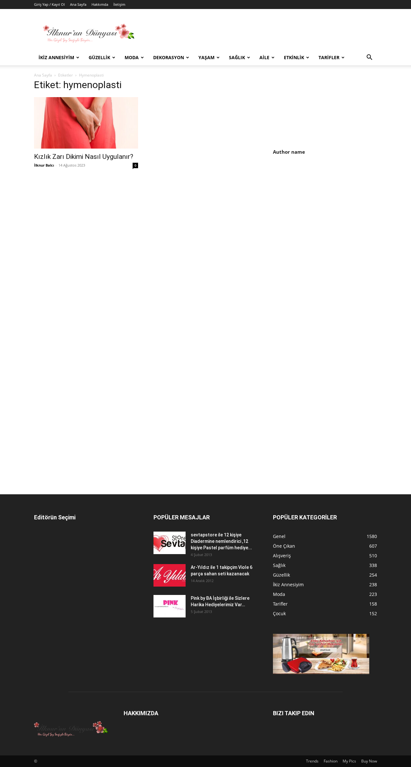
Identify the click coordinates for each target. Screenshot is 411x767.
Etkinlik (294, 57)
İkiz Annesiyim (56, 57)
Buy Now (369, 761)
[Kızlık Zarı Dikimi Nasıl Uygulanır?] (86, 123)
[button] (369, 58)
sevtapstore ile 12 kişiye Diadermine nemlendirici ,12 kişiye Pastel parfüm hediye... (221, 541)
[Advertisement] (327, 216)
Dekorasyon (168, 57)
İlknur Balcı (44, 165)
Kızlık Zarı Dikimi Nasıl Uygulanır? (83, 156)
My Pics (349, 761)
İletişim (119, 4)
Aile (264, 57)
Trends (312, 761)
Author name (289, 152)
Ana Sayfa (78, 4)
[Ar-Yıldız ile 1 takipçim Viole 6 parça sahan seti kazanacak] (169, 575)
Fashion (330, 761)
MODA (132, 57)
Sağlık (237, 57)
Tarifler (329, 57)
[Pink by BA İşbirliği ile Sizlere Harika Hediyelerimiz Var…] (169, 606)
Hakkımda (100, 4)
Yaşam (206, 57)
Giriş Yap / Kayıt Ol (49, 4)
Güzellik (99, 57)
